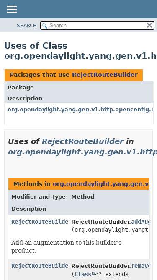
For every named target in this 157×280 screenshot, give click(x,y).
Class (83, 274)
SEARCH (27, 26)
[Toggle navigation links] (11, 10)
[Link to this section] (11, 162)
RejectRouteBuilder (105, 74)
